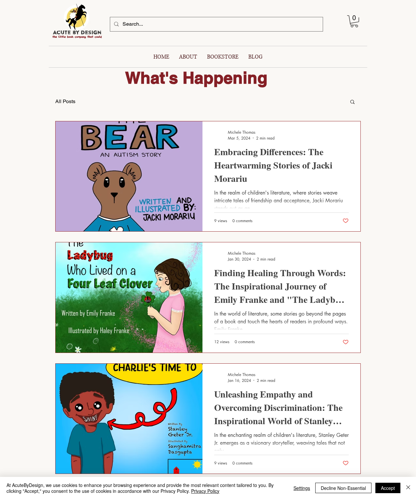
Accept (388, 488)
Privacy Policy (205, 491)
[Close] (408, 488)
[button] (354, 21)
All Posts (65, 101)
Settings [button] (301, 488)
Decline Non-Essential (343, 488)
